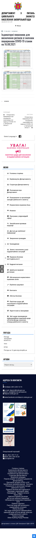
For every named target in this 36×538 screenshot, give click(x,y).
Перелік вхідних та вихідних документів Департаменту (18, 480)
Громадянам (14, 244)
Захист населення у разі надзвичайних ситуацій (17, 250)
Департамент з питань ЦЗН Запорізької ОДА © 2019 (17, 523)
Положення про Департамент (14, 191)
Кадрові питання (16, 264)
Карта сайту (18, 495)
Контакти (13, 290)
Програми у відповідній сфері (17, 217)
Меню (19, 26)
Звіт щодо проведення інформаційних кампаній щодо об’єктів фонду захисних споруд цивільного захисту (19, 319)
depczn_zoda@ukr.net (10, 392)
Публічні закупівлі (17, 285)
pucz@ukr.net (9, 458)
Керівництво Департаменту (20, 179)
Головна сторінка (16, 173)
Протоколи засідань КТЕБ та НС (18, 482)
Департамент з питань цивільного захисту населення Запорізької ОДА (18, 16)
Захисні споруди (18, 516)
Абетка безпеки (16, 296)
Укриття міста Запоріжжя (19, 311)
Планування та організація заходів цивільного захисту (18, 198)
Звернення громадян (18, 238)
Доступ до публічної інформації (16, 232)
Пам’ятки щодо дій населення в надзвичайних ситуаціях (17, 303)
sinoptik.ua (23, 350)
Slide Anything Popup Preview (18, 517)
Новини (14, 31)
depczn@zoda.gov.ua (17, 390)
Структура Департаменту (19, 184)
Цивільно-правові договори (15, 271)
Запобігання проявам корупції (16, 224)
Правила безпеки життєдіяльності (15, 258)
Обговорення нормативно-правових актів (18, 278)
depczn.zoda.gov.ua (11, 393)
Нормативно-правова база (20, 205)
